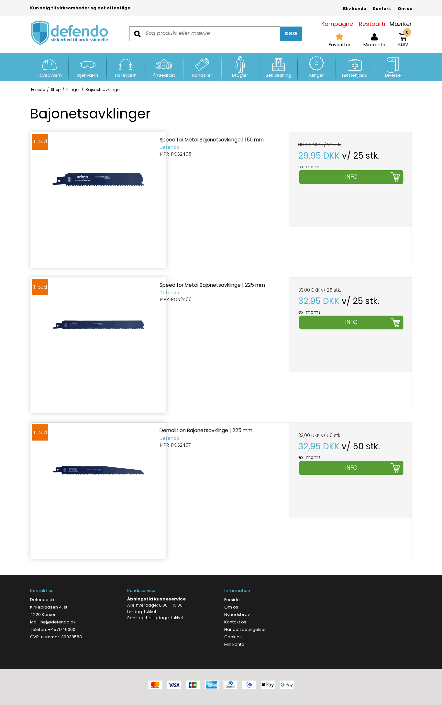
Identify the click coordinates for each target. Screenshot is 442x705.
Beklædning (278, 75)
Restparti (372, 24)
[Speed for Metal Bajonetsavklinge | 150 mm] (98, 200)
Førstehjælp (354, 75)
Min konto (234, 644)
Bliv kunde (354, 8)
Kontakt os (235, 622)
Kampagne (337, 24)
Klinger (316, 75)
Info (351, 177)
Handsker (202, 75)
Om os (405, 8)
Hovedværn (49, 75)
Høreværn (126, 75)
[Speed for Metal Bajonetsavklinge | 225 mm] (98, 345)
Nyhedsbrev (237, 614)
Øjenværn (87, 75)
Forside (232, 600)
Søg (291, 33)
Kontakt (382, 8)
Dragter (240, 75)
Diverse (393, 75)
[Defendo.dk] (70, 32)
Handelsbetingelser (245, 629)
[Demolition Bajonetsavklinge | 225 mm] (98, 490)
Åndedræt (164, 75)
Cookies (233, 637)
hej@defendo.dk (58, 622)
